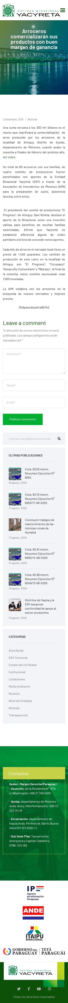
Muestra (14, 693)
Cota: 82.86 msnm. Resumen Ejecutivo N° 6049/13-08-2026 (40, 579)
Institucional (17, 672)
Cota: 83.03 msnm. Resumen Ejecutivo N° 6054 (40, 473)
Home (24, 54)
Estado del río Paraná (22, 665)
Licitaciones (17, 679)
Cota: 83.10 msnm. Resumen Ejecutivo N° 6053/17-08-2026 (40, 499)
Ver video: (9, 157)
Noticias (37, 54)
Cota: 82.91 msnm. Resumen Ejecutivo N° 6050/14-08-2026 (40, 553)
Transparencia (18, 715)
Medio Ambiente (19, 686)
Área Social (16, 650)
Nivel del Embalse (20, 700)
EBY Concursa (18, 657)
